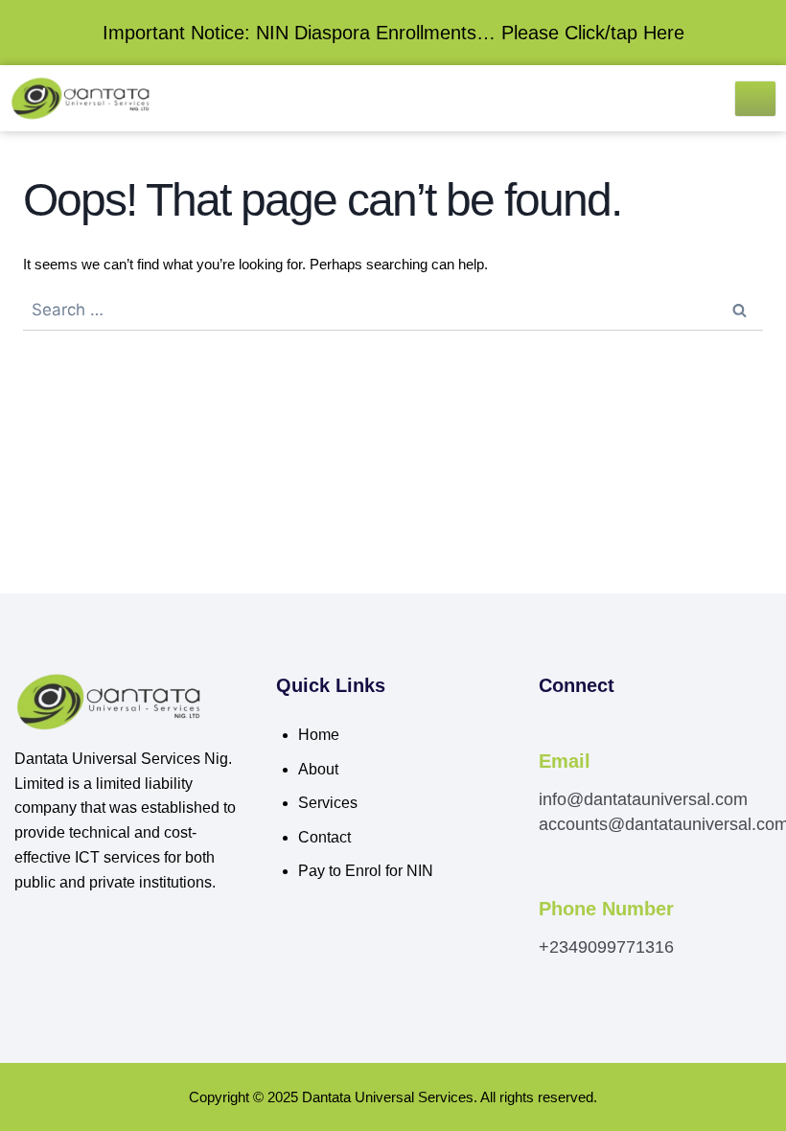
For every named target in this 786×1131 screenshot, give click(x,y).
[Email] (549, 735)
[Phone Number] (549, 883)
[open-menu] (755, 99)
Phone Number (606, 908)
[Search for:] (393, 310)
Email (564, 761)
